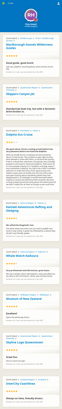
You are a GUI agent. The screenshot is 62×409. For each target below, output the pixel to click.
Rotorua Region (27, 203)
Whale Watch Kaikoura (22, 256)
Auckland (42, 379)
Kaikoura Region (27, 251)
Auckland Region (27, 379)
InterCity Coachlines (20, 383)
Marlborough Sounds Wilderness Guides (29, 46)
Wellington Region (28, 294)
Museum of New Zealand (24, 299)
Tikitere (40, 203)
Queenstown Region (29, 87)
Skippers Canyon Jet (20, 94)
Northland (24, 130)
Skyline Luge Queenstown (24, 342)
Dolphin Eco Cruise (19, 134)
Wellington (44, 294)
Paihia (35, 130)
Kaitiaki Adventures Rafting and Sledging (29, 209)
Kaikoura (42, 251)
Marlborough (26, 38)
